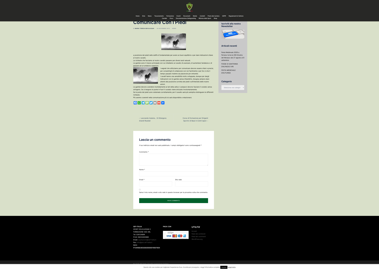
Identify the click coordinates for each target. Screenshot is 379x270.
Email (141, 180)
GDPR (224, 16)
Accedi (194, 231)
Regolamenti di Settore (236, 16)
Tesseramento (159, 16)
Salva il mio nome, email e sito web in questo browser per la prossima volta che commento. (173, 192)
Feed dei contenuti (198, 234)
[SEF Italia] (189, 7)
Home (137, 16)
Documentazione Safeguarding (186, 18)
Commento (144, 152)
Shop (215, 18)
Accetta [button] (223, 267)
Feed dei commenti (199, 236)
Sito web (178, 180)
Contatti (202, 16)
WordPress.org (197, 239)
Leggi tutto (232, 267)
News (150, 16)
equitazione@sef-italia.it (147, 240)
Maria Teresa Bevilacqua (144, 28)
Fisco (171, 18)
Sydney (166, 264)
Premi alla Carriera (213, 16)
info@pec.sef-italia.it (144, 242)
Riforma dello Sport (205, 18)
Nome (142, 170)
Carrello (164, 18)
